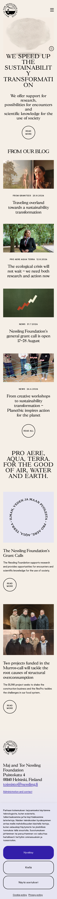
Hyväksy (28, 852)
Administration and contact (17, 791)
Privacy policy (35, 894)
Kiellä (28, 867)
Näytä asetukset (28, 882)
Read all (29, 431)
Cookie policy (20, 894)
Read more (28, 132)
